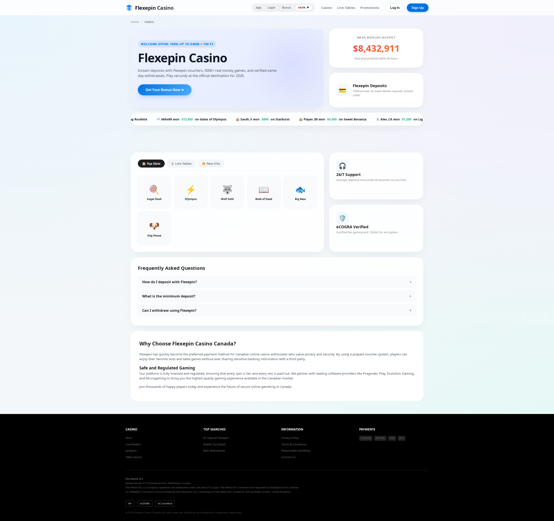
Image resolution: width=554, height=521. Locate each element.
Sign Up (418, 8)
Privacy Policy (290, 438)
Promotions (369, 7)
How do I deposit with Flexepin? (169, 282)
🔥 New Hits (211, 163)
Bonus (286, 8)
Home (135, 22)
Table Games (134, 457)
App (258, 8)
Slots (129, 438)
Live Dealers (133, 444)
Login (271, 8)
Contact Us (288, 457)
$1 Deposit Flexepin (216, 438)
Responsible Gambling (295, 450)
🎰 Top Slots (151, 163)
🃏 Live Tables (181, 163)
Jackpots (131, 450)
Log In (395, 8)
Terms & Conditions (294, 444)
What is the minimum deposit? (168, 296)
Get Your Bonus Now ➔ (165, 90)
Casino (326, 7)
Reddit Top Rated (214, 444)
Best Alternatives (214, 450)
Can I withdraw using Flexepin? (169, 310)
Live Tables (346, 7)
